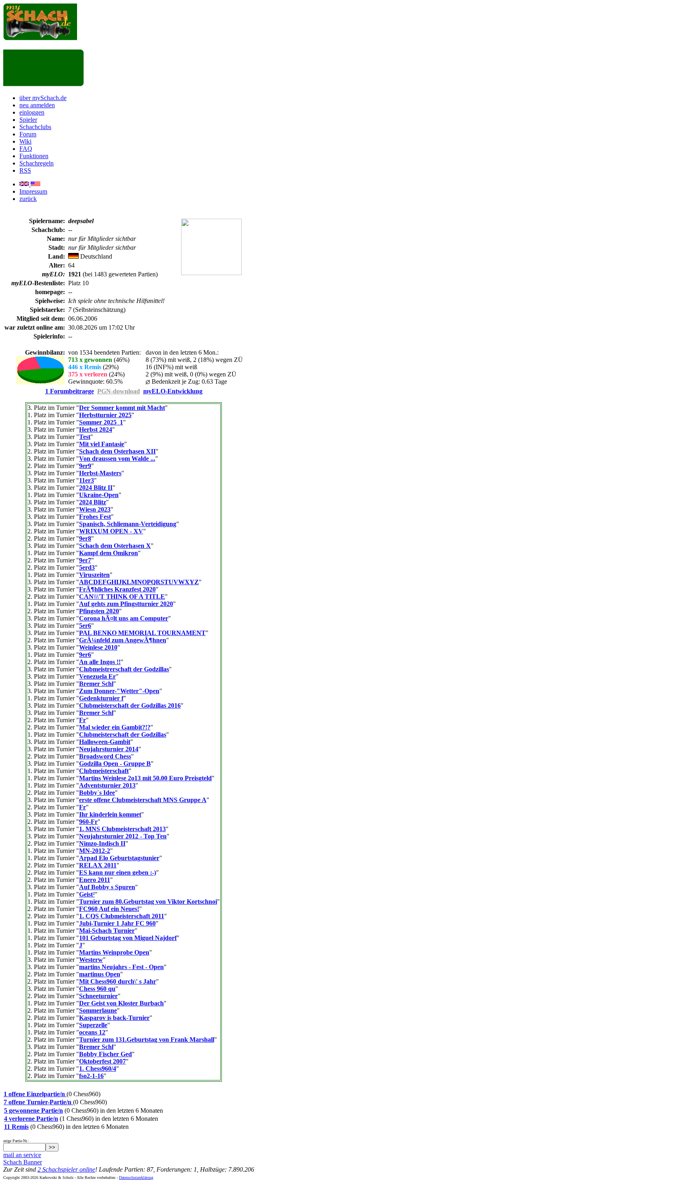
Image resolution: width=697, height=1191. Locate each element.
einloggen (31, 112)
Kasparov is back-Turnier (114, 1017)
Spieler (28, 119)
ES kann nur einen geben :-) (117, 872)
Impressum (33, 191)
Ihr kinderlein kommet (110, 814)
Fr (82, 720)
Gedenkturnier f (101, 698)
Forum (27, 134)
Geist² (87, 894)
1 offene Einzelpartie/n (35, 1094)
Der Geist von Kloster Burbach (121, 1003)
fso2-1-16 (91, 1075)
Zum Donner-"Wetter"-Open (119, 690)
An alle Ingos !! (100, 661)
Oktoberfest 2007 (102, 1061)
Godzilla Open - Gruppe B (115, 763)
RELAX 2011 (98, 865)
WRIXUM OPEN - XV (111, 531)
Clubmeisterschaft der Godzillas (122, 734)
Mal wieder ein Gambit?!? (114, 727)
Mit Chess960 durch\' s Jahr (117, 981)
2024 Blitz (92, 502)
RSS (25, 170)
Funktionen (33, 156)
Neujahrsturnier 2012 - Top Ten (123, 836)
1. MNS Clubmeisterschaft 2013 (122, 828)
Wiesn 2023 (95, 509)
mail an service (22, 1154)
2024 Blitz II (96, 487)
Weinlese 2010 (98, 647)
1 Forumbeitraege (69, 391)
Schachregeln (36, 163)
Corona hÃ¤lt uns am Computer (123, 618)
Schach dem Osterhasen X (115, 545)
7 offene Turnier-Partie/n (38, 1102)
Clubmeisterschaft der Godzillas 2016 (130, 705)
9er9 (85, 465)
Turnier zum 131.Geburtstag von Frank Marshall (146, 1039)
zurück (28, 198)
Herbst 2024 (95, 429)
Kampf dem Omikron (108, 553)
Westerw (91, 959)
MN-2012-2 (94, 850)
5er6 (85, 625)
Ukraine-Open (99, 494)
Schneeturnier (98, 995)
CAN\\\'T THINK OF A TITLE (122, 596)
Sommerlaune (98, 1010)
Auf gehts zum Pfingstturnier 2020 (126, 603)
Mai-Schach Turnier (107, 930)
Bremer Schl (96, 683)
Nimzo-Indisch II (102, 843)
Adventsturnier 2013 (107, 785)
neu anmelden (37, 105)
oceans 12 (92, 1032)
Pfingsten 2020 (99, 611)
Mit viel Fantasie (101, 444)
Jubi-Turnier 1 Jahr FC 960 (117, 923)
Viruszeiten (94, 574)
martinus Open (99, 974)
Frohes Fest (95, 516)
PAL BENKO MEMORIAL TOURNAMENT (142, 632)
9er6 (85, 654)
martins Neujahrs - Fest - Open (121, 966)
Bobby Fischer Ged (105, 1054)
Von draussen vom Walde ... (117, 458)
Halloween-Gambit (104, 741)
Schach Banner (22, 1162)
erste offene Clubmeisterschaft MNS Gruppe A (143, 799)
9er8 (85, 538)
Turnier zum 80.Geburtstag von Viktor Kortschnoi (148, 901)
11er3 (86, 480)
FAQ (25, 148)
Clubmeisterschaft (104, 770)
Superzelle (93, 1025)
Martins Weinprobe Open (114, 952)
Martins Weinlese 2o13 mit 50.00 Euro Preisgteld (145, 778)
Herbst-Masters (100, 473)
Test (84, 436)
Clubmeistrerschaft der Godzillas (124, 669)
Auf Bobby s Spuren (107, 887)
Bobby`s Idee (97, 792)
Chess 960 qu (97, 988)
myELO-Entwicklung (172, 391)
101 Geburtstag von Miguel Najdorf (128, 937)
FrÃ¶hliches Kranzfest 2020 (117, 589)
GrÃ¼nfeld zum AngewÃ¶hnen (122, 640)
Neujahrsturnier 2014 (108, 749)
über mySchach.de (43, 97)
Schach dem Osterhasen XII (117, 451)
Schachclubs (35, 126)
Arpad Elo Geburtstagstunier (119, 858)
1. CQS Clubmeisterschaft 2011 (121, 916)
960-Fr (88, 821)
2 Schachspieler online (66, 1169)
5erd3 (87, 567)
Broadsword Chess (105, 756)
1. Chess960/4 (97, 1068)
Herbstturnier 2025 (105, 415)
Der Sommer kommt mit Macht (122, 407)
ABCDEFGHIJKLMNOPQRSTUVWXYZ (139, 582)
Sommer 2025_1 (101, 422)
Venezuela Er (97, 676)
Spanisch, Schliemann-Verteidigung (127, 523)
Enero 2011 (94, 879)
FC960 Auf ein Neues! (109, 908)
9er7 (85, 560)
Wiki (25, 141)
